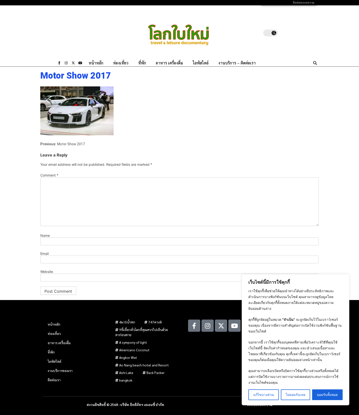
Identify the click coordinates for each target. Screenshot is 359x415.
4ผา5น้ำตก (127, 322)
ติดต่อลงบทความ (303, 2)
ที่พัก (142, 63)
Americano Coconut (134, 350)
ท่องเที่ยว (120, 63)
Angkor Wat (128, 357)
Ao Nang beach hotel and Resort (144, 365)
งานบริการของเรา (60, 370)
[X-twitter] (73, 63)
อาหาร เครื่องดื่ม (169, 63)
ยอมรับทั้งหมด (327, 395)
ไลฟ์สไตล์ (201, 63)
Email (44, 253)
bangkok (125, 380)
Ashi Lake (126, 372)
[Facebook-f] (59, 63)
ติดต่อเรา (54, 380)
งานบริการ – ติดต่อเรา (237, 63)
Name (45, 235)
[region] (295, 339)
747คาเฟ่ (155, 322)
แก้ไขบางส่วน (263, 395)
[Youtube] (80, 63)
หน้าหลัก (96, 63)
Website (46, 271)
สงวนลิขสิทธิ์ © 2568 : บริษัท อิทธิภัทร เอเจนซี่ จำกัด (125, 404)
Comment (49, 175)
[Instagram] (66, 63)
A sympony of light (133, 342)
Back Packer (156, 372)
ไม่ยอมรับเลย (295, 395)
